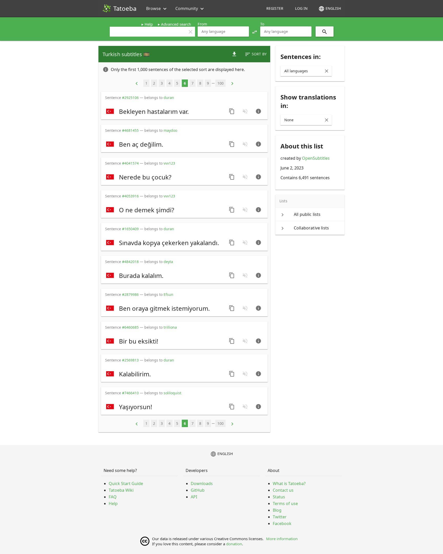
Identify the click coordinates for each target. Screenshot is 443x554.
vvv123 (169, 163)
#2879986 (130, 294)
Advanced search (176, 24)
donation (234, 543)
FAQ (113, 497)
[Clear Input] (326, 71)
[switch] (164, 111)
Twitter (280, 517)
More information (282, 538)
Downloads (202, 483)
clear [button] (190, 32)
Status (279, 497)
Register (274, 8)
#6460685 (130, 327)
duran (169, 97)
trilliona (170, 327)
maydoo (170, 130)
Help (149, 24)
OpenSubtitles (316, 158)
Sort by (256, 54)
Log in (301, 8)
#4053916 (130, 196)
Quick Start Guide (126, 483)
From (202, 23)
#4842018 (130, 261)
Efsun (168, 294)
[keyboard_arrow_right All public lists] (310, 214)
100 (220, 83)
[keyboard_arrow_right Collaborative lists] (310, 228)
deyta (168, 261)
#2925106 (130, 97)
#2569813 (130, 360)
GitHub (198, 490)
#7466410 (130, 392)
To (262, 23)
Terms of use (285, 503)
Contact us (283, 490)
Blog (277, 510)
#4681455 (130, 130)
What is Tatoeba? (289, 483)
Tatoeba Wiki (121, 490)
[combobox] (223, 31)
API (194, 497)
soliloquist (172, 392)
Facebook (282, 523)
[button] (254, 31)
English (329, 9)
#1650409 (130, 228)
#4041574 (130, 163)
